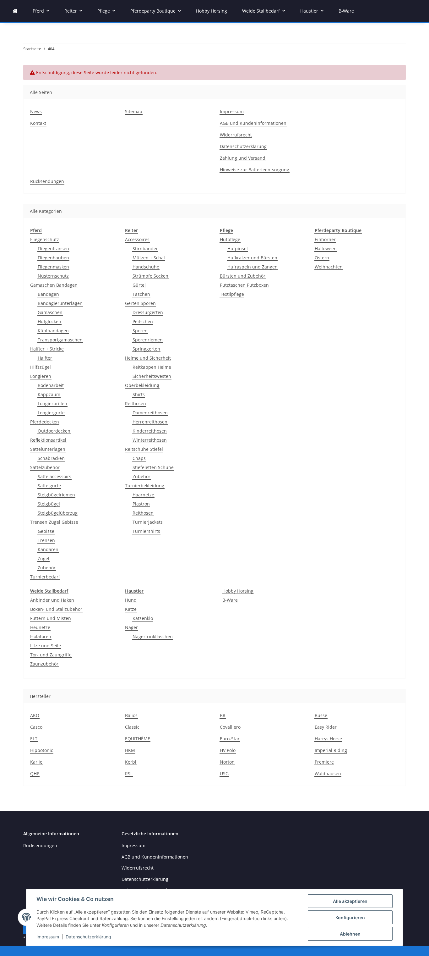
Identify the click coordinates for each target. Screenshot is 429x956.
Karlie (36, 762)
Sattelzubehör (45, 467)
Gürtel (139, 285)
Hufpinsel (237, 248)
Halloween (326, 248)
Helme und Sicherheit (148, 358)
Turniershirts (146, 531)
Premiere (324, 762)
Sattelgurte (49, 486)
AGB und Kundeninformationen (253, 123)
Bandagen (48, 294)
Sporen (140, 331)
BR (222, 715)
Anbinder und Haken (52, 600)
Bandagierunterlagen (60, 303)
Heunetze (40, 627)
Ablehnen (350, 934)
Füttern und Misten (50, 618)
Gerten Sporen (140, 303)
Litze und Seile (45, 646)
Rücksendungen (47, 181)
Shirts (139, 394)
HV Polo (228, 750)
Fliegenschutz (44, 239)
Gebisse (46, 531)
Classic (132, 727)
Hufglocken (49, 321)
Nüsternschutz (53, 276)
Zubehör (47, 568)
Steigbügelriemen (56, 495)
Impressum (47, 936)
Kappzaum (49, 394)
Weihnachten (329, 267)
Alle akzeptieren (350, 901)
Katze (131, 609)
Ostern (322, 258)
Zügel (43, 558)
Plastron (141, 504)
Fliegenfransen (53, 248)
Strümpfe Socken (150, 276)
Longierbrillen (52, 403)
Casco (36, 727)
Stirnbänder (145, 248)
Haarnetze (143, 495)
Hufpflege (230, 239)
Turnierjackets (148, 522)
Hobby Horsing (237, 591)
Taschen (141, 294)
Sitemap (133, 111)
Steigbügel (49, 504)
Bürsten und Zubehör (242, 276)
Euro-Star (230, 739)
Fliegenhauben (53, 258)
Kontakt (38, 123)
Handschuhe (146, 267)
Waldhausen (328, 773)
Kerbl (130, 762)
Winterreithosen (150, 440)
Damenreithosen (150, 413)
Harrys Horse (328, 739)
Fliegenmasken (53, 267)
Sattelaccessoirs (54, 476)
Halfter (45, 358)
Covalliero (230, 727)
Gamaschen (50, 312)
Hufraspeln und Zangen (252, 267)
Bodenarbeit (51, 385)
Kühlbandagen (53, 331)
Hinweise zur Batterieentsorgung (254, 170)
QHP (34, 773)
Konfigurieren (350, 917)
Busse (321, 715)
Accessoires (137, 239)
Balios (131, 715)
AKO (34, 715)
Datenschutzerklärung (88, 936)
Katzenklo (143, 618)
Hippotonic (41, 750)
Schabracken (51, 458)
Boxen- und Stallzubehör (56, 609)
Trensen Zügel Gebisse (54, 522)
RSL (129, 773)
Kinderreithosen (150, 431)
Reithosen (135, 403)
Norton (227, 762)
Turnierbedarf (45, 577)
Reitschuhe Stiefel (144, 449)
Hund (131, 600)
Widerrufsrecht (236, 135)
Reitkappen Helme (152, 367)
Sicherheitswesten (152, 376)
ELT (33, 739)
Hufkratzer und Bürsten (252, 258)
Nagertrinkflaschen (153, 636)
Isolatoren (40, 636)
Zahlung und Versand (242, 158)
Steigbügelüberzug (58, 513)
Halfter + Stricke (47, 349)
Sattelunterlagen (47, 449)
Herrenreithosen (150, 422)
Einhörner (325, 239)
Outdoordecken (54, 431)
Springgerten (146, 349)
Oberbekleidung (142, 385)
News (36, 111)
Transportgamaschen (60, 340)
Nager (131, 627)
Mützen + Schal (149, 258)
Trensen (46, 540)
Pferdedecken (44, 422)
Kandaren (48, 549)
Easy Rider (326, 727)
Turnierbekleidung (144, 486)
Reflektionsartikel (48, 440)
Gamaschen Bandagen (54, 285)
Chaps (139, 458)
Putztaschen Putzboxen (244, 285)
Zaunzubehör (44, 664)
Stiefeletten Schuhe (153, 467)
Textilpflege (232, 294)
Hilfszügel (40, 367)
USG (224, 773)
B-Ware (230, 600)
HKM (130, 750)
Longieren (40, 376)
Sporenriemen (148, 340)
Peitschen (143, 321)
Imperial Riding (331, 750)
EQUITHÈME (137, 739)
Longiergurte (51, 413)
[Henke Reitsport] (15, 11)
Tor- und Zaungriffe (51, 655)
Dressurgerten (148, 312)
